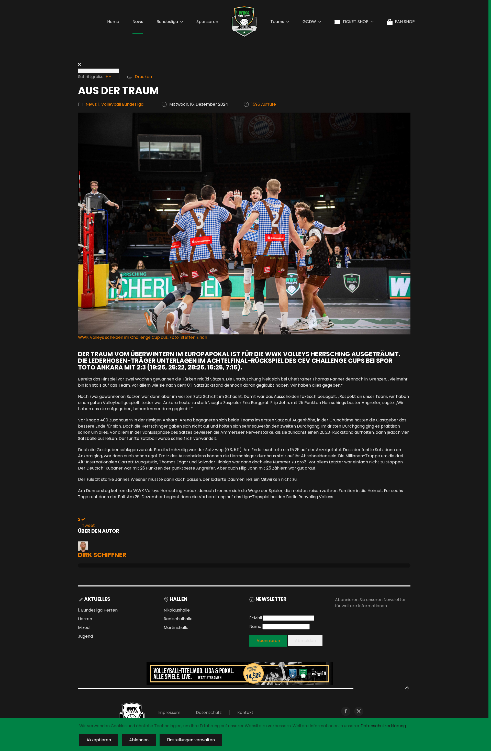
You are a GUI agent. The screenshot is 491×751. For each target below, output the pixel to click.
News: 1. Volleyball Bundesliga (114, 104)
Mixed (84, 627)
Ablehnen (139, 740)
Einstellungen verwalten (191, 740)
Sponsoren (207, 22)
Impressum (169, 712)
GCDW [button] (309, 22)
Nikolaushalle (177, 610)
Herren (85, 619)
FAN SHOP (405, 22)
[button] (407, 688)
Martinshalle (176, 627)
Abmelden (305, 641)
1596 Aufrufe (263, 104)
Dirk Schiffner (102, 555)
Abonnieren (268, 641)
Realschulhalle (178, 619)
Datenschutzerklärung (383, 726)
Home (113, 22)
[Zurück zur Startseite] (244, 22)
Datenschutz (209, 712)
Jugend (85, 636)
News (137, 22)
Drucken (143, 77)
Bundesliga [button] (167, 22)
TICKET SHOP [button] (355, 22)
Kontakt (245, 712)
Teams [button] (277, 22)
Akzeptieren (98, 740)
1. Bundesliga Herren (98, 610)
